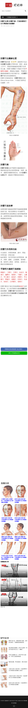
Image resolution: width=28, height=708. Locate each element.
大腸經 (4, 26)
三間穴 (15, 272)
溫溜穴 (13, 275)
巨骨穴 (20, 279)
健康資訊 (8, 26)
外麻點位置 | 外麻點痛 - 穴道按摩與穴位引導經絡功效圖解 (14, 573)
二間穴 (9, 272)
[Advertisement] (14, 44)
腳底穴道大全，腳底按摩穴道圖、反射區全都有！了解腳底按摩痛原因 (18, 641)
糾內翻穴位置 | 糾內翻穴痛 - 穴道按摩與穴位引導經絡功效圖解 (14, 602)
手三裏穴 (7, 277)
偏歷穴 (7, 275)
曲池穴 (13, 277)
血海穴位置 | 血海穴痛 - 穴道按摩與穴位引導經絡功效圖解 (18, 683)
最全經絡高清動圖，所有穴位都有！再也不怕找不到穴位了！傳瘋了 (18, 648)
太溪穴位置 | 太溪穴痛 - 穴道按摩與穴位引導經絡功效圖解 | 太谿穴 (18, 669)
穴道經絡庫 (6, 700)
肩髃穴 (13, 279)
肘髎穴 (20, 277)
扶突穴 (6, 282)
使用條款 (15, 703)
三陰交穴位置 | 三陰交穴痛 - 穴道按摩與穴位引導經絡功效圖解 (18, 676)
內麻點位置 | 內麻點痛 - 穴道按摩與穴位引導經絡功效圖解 (14, 587)
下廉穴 (20, 275)
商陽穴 (3, 272)
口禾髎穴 (13, 282)
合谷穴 (21, 272)
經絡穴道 (12, 26)
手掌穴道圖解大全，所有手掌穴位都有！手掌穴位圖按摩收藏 (17, 655)
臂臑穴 (7, 279)
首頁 (3, 17)
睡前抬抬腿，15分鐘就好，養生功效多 (18, 662)
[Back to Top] (14, 706)
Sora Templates (19, 700)
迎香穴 (20, 282)
